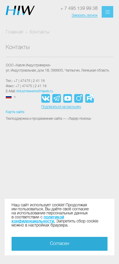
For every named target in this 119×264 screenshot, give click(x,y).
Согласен (59, 244)
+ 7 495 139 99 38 (79, 9)
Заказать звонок (85, 15)
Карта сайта (15, 112)
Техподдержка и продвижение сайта (34, 118)
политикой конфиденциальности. (38, 219)
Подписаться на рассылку (61, 106)
